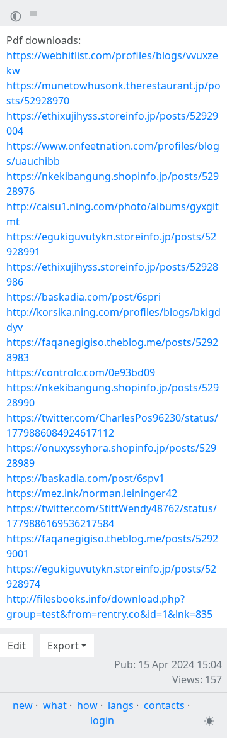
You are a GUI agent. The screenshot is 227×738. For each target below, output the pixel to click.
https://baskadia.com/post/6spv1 (85, 478)
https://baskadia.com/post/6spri (83, 297)
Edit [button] (17, 645)
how (87, 705)
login (102, 720)
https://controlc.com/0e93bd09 (80, 372)
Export (63, 645)
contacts (164, 705)
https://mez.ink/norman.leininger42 (91, 493)
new (23, 705)
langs (121, 705)
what (55, 705)
